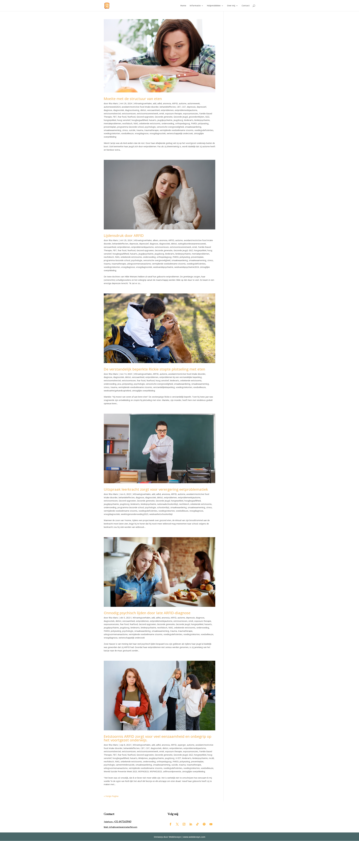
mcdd (211, 758)
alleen (155, 240)
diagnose (108, 110)
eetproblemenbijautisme (186, 110)
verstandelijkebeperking (164, 387)
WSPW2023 (143, 771)
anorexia (167, 103)
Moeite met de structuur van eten (133, 98)
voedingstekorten (112, 133)
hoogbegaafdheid (140, 120)
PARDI (194, 123)
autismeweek (193, 103)
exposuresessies (190, 113)
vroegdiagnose (142, 133)
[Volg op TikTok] (197, 824)
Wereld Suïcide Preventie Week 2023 (120, 771)
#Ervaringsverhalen (143, 103)
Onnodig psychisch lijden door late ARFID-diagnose (147, 612)
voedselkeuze (127, 133)
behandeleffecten (168, 106)
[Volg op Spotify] (204, 824)
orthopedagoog (182, 123)
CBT (179, 106)
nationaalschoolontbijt (167, 504)
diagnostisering (132, 110)
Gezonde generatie (163, 116)
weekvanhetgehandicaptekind (117, 390)
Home (183, 6)
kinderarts (188, 120)
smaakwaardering (193, 127)
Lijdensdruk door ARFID (124, 235)
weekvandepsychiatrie (163, 267)
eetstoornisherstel (112, 113)
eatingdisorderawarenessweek (192, 243)
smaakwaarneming (112, 130)
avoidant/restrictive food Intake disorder (140, 106)
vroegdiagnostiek (158, 133)
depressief (201, 106)
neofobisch (127, 123)
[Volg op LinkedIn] (191, 824)
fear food (122, 116)
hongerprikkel (110, 120)
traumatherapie (151, 130)
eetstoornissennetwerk (147, 113)
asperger (182, 745)
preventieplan (110, 127)
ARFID (175, 103)
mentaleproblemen (112, 123)
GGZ (207, 116)
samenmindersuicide (125, 764)
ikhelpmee (143, 758)
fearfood (131, 116)
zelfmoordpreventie (172, 771)
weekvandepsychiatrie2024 (186, 267)
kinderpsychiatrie (202, 120)
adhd (159, 103)
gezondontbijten (196, 116)
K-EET (178, 758)
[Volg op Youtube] (211, 824)
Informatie (195, 6)
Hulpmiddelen (214, 6)
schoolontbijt (163, 507)
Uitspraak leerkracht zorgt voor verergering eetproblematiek (156, 489)
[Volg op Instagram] (184, 824)
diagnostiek (118, 110)
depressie (191, 106)
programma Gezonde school (130, 127)
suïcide (132, 130)
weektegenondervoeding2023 (134, 514)
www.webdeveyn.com (194, 836)
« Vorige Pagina (111, 796)
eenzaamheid (153, 110)
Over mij (231, 6)
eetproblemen (167, 110)
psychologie (150, 127)
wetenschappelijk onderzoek (180, 133)
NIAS (136, 123)
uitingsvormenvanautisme (139, 263)
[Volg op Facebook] (170, 824)
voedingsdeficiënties (204, 130)
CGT (184, 106)
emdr (161, 113)
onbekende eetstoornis (149, 123)
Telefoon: (117, 822)
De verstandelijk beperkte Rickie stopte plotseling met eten (154, 369)
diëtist (143, 110)
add (154, 103)
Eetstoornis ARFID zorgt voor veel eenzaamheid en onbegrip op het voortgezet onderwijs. (157, 738)
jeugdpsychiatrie (164, 120)
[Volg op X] (177, 824)
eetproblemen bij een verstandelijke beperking (180, 377)
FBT (115, 116)
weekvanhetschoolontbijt (161, 514)
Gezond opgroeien (145, 116)
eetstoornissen (129, 113)
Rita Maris (113, 103)
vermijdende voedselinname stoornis (176, 130)
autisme (182, 103)
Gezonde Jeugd (181, 116)
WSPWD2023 (156, 771)
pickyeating (203, 123)
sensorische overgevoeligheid (170, 127)
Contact (246, 6)
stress (125, 130)
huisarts (152, 120)
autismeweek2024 (112, 106)
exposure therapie (173, 113)
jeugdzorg (178, 120)
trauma (139, 130)
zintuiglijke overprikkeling (143, 390)
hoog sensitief (123, 120)
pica (119, 384)
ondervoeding (168, 123)
